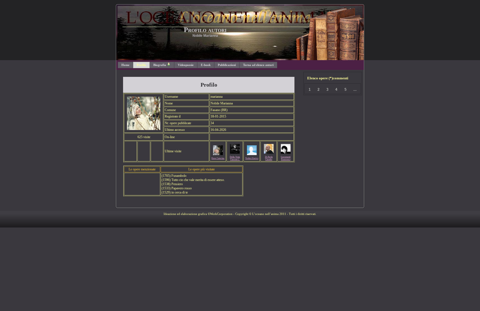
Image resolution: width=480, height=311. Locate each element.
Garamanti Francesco (286, 158)
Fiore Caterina (217, 158)
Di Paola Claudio (269, 158)
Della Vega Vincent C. (235, 158)
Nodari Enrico (251, 158)
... (355, 89)
